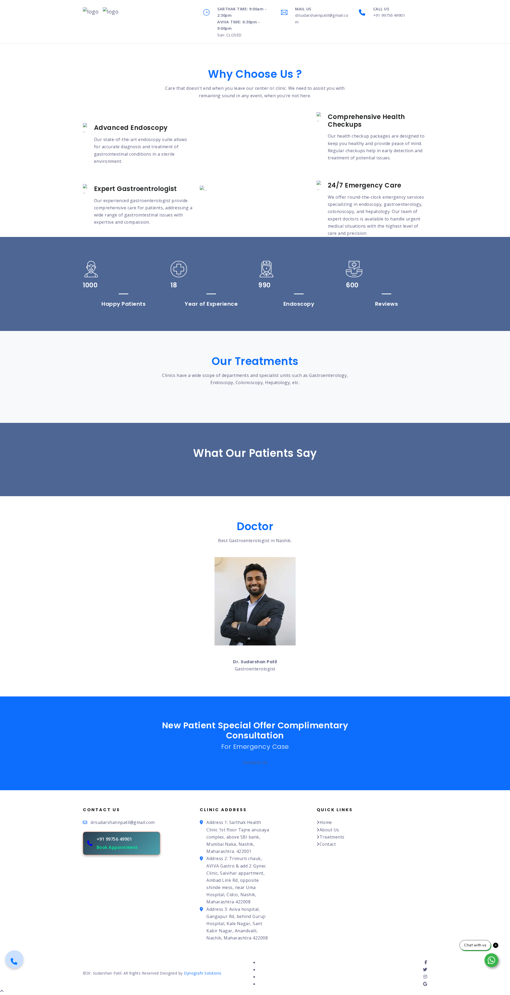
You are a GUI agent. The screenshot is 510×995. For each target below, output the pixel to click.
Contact (328, 844)
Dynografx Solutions (202, 973)
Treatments (332, 837)
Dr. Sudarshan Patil (255, 662)
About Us (329, 830)
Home (326, 822)
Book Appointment (117, 847)
